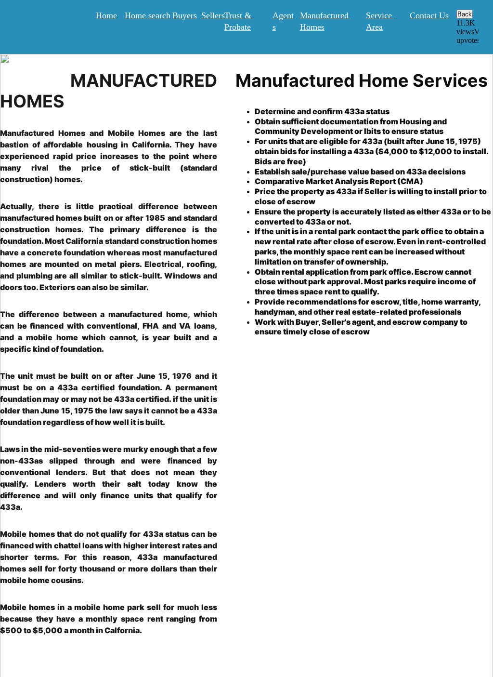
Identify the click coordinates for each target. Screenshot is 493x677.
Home (106, 15)
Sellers (213, 15)
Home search (147, 15)
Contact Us (429, 15)
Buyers (184, 15)
